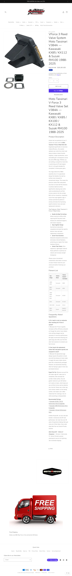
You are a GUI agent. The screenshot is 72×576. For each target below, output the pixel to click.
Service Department (56, 551)
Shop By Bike (19, 551)
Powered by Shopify (30, 572)
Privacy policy (44, 572)
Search (12, 551)
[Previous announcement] (4, 1)
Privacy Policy (35, 551)
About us (25, 551)
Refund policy (37, 572)
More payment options (58, 94)
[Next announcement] (67, 1)
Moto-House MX (24, 572)
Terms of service (51, 572)
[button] (5, 12)
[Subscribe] (30, 560)
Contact (48, 551)
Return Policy (42, 551)
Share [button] (51, 448)
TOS (29, 551)
